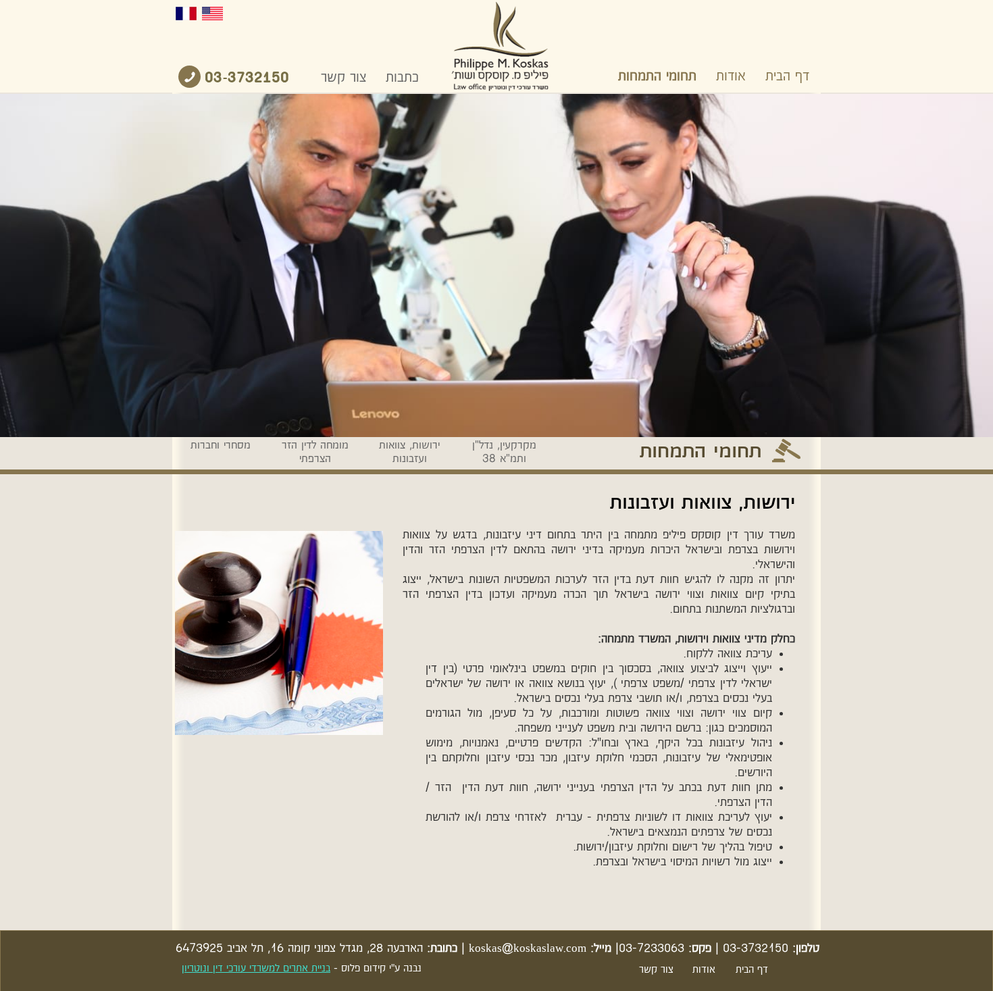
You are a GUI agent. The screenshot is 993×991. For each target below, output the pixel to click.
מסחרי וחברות (220, 445)
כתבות (402, 77)
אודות (731, 76)
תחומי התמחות (657, 76)
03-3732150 (247, 78)
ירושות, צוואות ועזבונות (409, 452)
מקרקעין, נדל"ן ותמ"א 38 (504, 452)
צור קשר (343, 77)
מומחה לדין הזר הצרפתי (315, 452)
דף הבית (787, 76)
